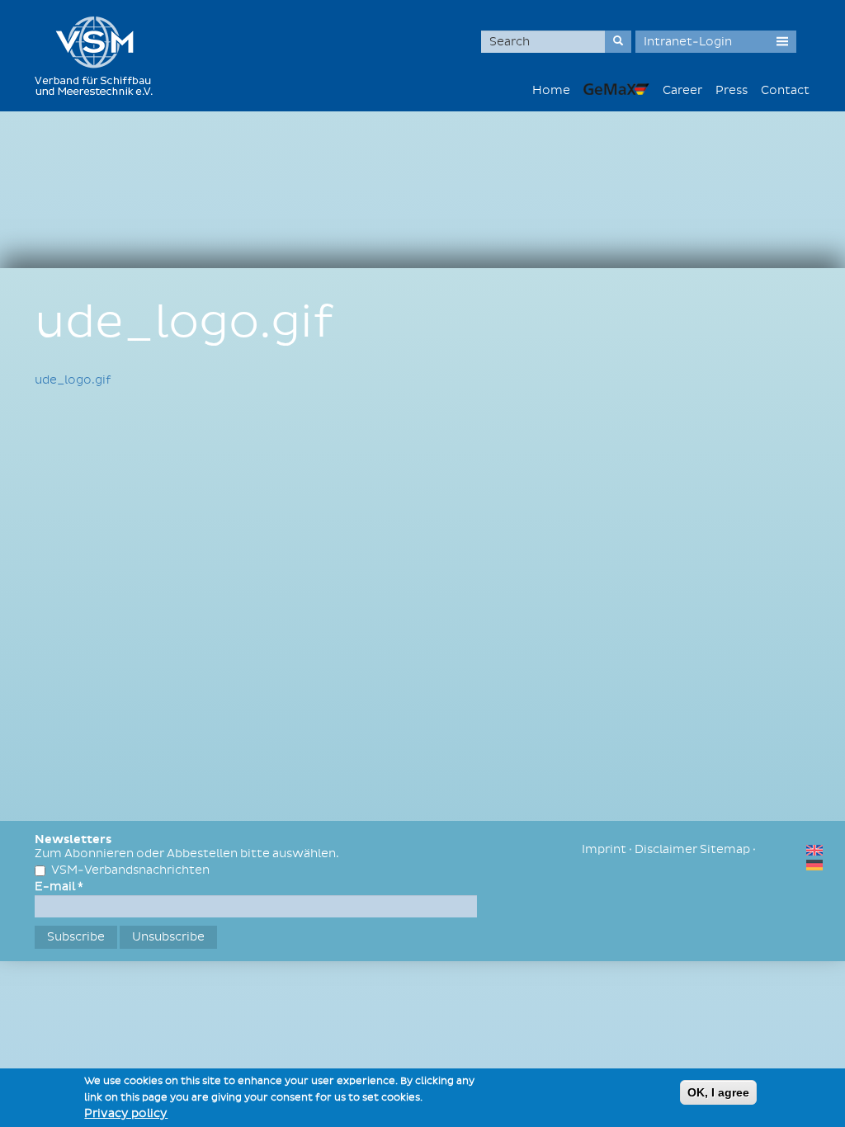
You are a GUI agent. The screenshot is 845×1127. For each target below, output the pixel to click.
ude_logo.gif (73, 380)
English (814, 850)
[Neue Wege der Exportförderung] (616, 89)
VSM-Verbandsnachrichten (130, 870)
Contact (785, 90)
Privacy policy (126, 1113)
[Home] (100, 56)
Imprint (604, 849)
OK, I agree (718, 1092)
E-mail (59, 886)
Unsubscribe (168, 937)
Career (682, 90)
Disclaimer (666, 849)
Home (551, 90)
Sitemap (725, 849)
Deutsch (814, 865)
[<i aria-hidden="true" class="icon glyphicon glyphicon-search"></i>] (618, 42)
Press (731, 90)
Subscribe (76, 937)
